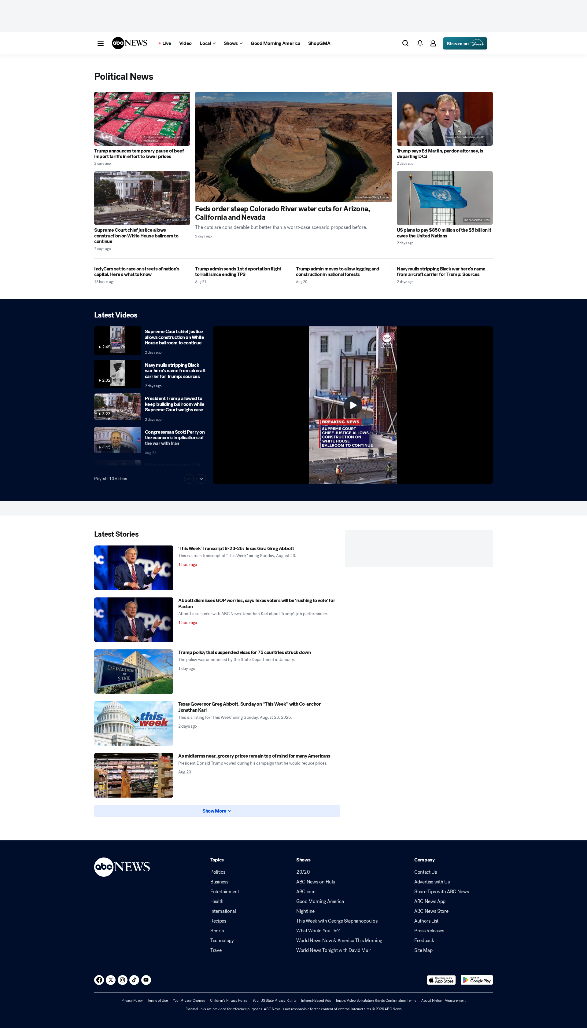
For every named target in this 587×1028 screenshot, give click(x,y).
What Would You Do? (317, 930)
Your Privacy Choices (189, 1000)
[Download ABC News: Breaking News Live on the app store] (441, 980)
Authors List (426, 921)
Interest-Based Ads (316, 1000)
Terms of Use (158, 1000)
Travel (216, 950)
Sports (217, 930)
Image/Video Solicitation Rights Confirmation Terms (376, 1000)
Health (216, 901)
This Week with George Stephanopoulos (336, 921)
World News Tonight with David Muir (333, 950)
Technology (222, 940)
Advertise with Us (432, 881)
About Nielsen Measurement (443, 1000)
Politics (217, 872)
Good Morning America (320, 901)
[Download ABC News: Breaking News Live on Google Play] (477, 980)
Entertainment (224, 891)
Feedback (424, 940)
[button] (100, 43)
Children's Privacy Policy (229, 1000)
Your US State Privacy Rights (274, 1000)
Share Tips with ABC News (441, 891)
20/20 (303, 872)
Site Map (423, 950)
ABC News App (429, 901)
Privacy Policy (132, 1000)
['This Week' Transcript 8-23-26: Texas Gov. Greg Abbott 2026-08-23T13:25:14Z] (133, 567)
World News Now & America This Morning (339, 940)
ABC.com (306, 891)
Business (219, 881)
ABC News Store (431, 911)
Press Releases (429, 930)
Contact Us (425, 872)
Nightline (305, 911)
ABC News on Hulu (315, 881)
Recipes (218, 921)
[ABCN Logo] (129, 43)
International (223, 911)
